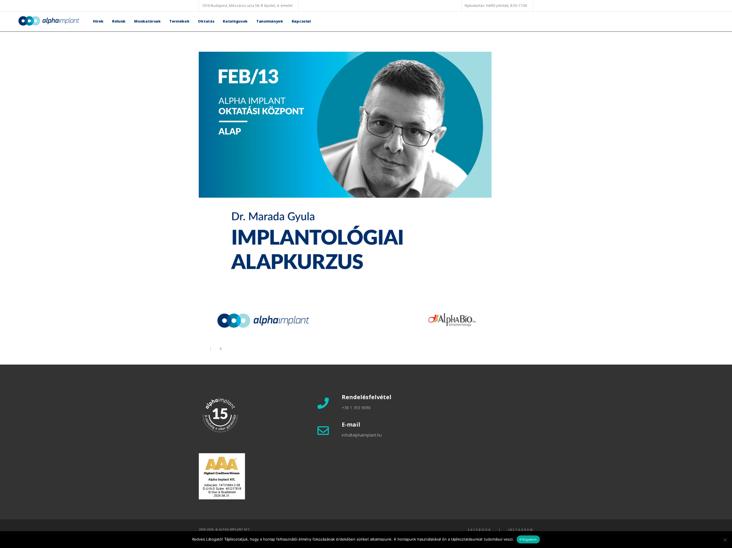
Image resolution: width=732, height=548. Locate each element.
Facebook (479, 530)
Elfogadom (528, 539)
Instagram (520, 530)
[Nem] (725, 540)
